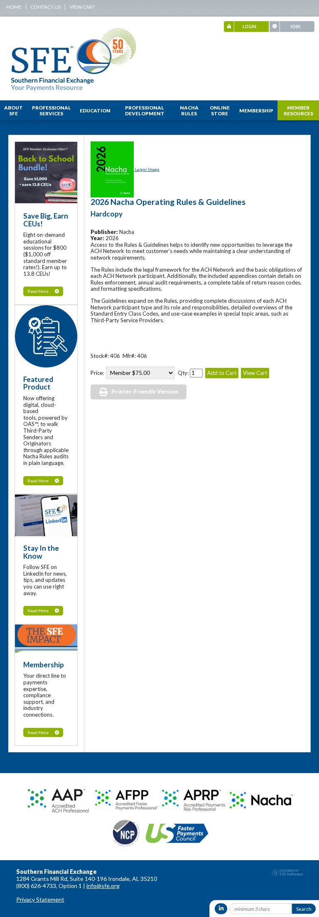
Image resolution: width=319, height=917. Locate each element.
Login (249, 26)
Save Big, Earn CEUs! (45, 220)
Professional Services (51, 110)
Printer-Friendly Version (144, 391)
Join (295, 26)
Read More (38, 291)
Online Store (220, 110)
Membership (256, 110)
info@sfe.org (103, 885)
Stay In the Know (41, 552)
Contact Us (45, 7)
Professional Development (144, 110)
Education (95, 110)
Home (14, 7)
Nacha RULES (189, 110)
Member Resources (298, 110)
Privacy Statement (40, 899)
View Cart (82, 7)
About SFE (13, 110)
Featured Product (38, 383)
